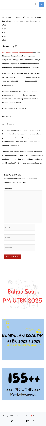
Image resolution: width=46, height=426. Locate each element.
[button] (36, 4)
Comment (8, 188)
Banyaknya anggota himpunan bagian (17, 52)
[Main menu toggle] (41, 4)
